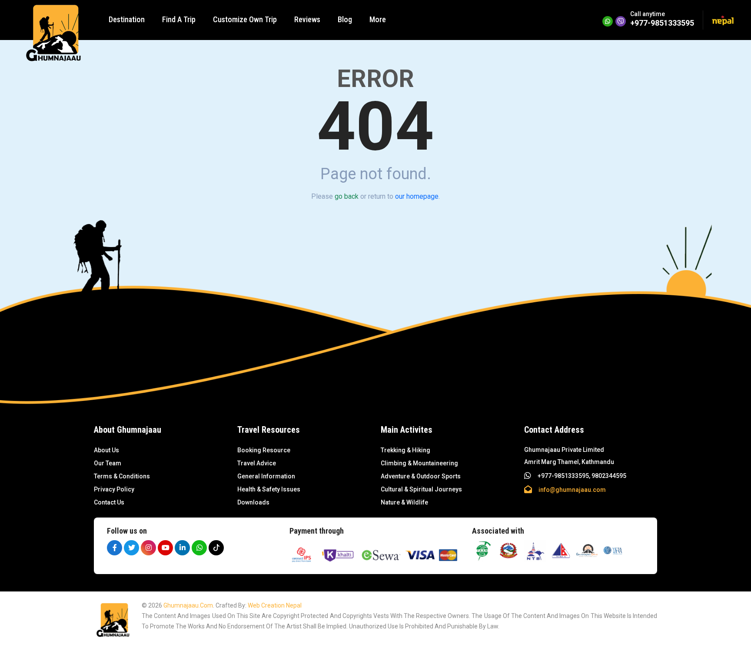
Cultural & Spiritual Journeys (421, 489)
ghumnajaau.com (188, 605)
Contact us (109, 502)
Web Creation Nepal (275, 605)
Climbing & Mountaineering (419, 463)
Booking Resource (263, 450)
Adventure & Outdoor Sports (421, 476)
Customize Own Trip (245, 19)
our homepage (417, 196)
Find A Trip (179, 19)
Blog (345, 19)
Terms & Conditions (122, 476)
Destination (127, 19)
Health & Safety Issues (268, 489)
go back (347, 196)
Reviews (307, 19)
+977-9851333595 (662, 22)
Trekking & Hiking (405, 450)
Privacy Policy (114, 489)
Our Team (107, 463)
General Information (266, 476)
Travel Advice (256, 463)
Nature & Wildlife (404, 502)
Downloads (253, 502)
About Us (106, 450)
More (377, 19)
